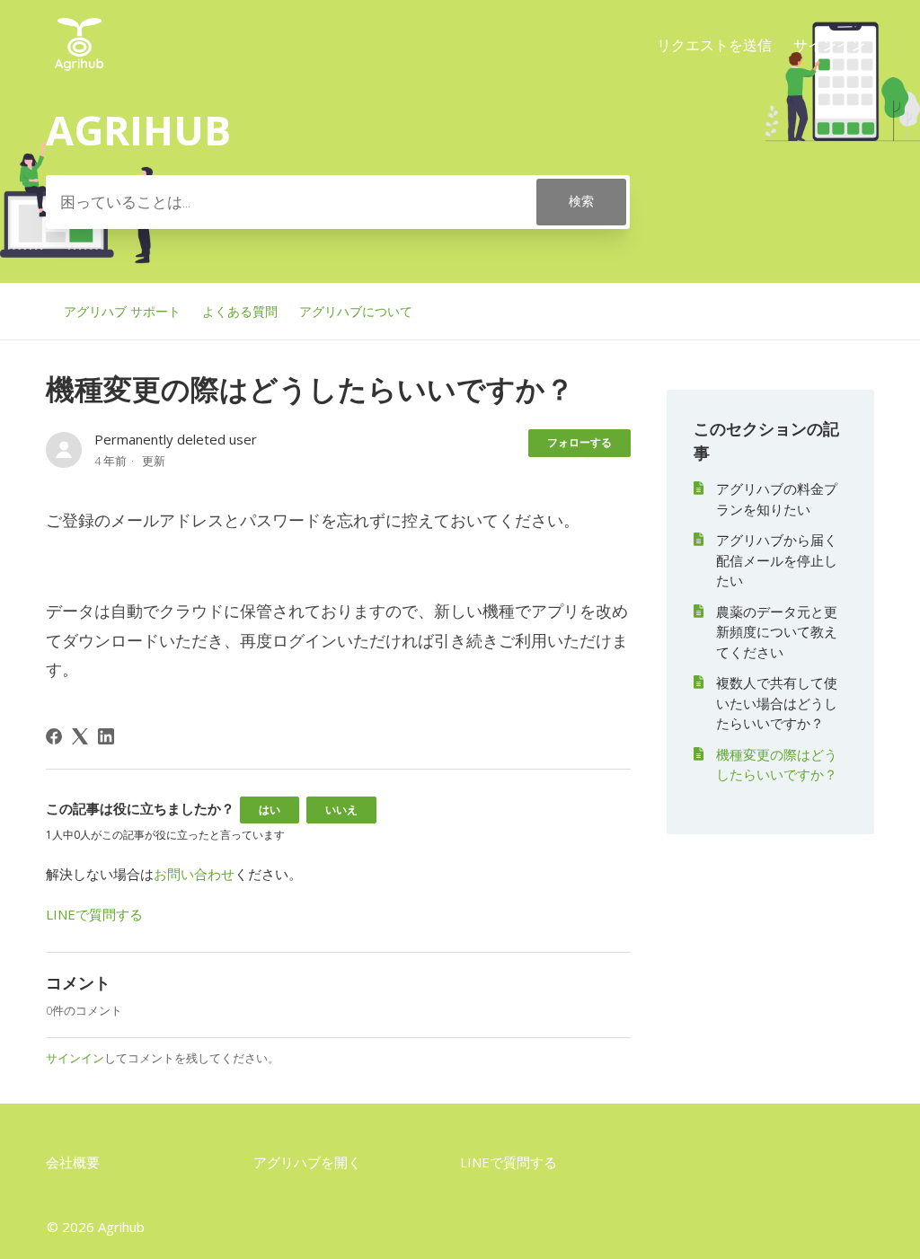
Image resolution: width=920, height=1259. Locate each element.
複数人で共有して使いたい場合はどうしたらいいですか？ (776, 703)
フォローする (579, 442)
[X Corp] (80, 736)
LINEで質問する (94, 914)
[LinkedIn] (106, 736)
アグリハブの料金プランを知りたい (776, 499)
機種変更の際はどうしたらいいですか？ (776, 764)
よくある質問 (240, 311)
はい (269, 809)
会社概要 (73, 1162)
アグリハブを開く (307, 1162)
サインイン (75, 1058)
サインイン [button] (829, 45)
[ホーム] (79, 71)
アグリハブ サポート (122, 311)
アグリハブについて (355, 311)
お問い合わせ (194, 874)
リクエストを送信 (714, 45)
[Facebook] (54, 736)
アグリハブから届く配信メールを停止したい (776, 560)
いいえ (341, 809)
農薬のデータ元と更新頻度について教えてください (776, 632)
